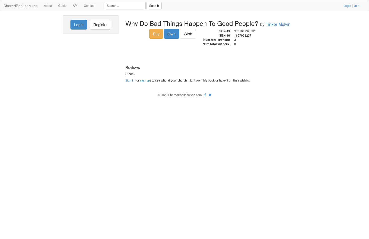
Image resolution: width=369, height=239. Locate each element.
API (75, 5)
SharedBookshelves (20, 5)
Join (356, 5)
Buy (156, 33)
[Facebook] (205, 95)
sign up (145, 80)
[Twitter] (209, 95)
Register (100, 24)
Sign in (130, 80)
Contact (89, 5)
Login (347, 5)
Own (172, 33)
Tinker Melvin (278, 24)
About (48, 5)
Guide (62, 5)
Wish (188, 33)
